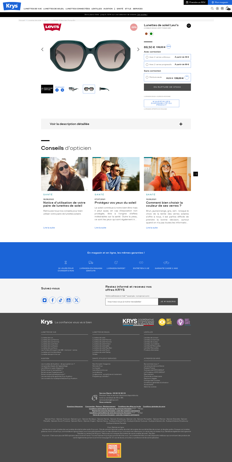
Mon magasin (221, 2)
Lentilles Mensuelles (151, 348)
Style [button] (128, 9)
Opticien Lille (131, 419)
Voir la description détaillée (69, 124)
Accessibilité (148, 384)
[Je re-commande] (222, 8)
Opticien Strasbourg (117, 419)
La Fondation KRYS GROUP (154, 372)
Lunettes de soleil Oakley (101, 352)
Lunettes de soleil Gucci (101, 350)
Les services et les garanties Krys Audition (56, 376)
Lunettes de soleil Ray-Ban (102, 348)
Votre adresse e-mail (127, 296)
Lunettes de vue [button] (33, 9)
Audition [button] (108, 9)
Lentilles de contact (151, 338)
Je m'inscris (168, 302)
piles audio (87, 429)
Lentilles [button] (96, 9)
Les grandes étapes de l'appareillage (54, 366)
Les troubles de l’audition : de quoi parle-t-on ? (58, 364)
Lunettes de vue (47, 338)
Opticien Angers (90, 421)
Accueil (22, 20)
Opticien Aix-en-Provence (60, 421)
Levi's (46, 20)
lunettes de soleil (75, 429)
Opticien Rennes (159, 419)
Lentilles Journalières (151, 344)
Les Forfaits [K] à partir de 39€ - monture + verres (59, 350)
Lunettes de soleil (34, 20)
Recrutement (149, 374)
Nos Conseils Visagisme (101, 364)
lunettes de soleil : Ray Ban (145, 433)
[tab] (146, 33)
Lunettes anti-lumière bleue (51, 352)
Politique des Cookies (152, 380)
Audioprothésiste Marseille (116, 423)
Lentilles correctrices (151, 340)
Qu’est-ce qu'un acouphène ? (51, 370)
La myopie (96, 368)
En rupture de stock (167, 87)
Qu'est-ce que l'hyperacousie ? (52, 372)
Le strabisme (97, 372)
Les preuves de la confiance (154, 366)
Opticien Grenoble (173, 419)
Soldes (95, 354)
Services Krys (97, 366)
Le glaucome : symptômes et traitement (107, 374)
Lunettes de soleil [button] (53, 9)
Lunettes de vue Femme (50, 340)
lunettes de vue (62, 429)
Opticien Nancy (102, 421)
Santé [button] (120, 9)
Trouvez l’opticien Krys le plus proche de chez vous (109, 435)
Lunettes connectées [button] (78, 9)
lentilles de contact (49, 429)
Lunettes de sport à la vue (50, 354)
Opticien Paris (50, 419)
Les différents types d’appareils (52, 368)
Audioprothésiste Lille (157, 421)
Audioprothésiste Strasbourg (177, 421)
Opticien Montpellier (144, 419)
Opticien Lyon (76, 419)
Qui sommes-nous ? (151, 364)
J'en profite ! (142, 15)
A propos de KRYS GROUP (154, 370)
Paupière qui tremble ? (100, 376)
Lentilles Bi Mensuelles (152, 346)
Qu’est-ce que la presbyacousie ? (53, 374)
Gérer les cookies (150, 387)
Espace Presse (149, 368)
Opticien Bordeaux (89, 419)
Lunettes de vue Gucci (49, 348)
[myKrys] (217, 8)
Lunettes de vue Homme (50, 342)
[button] (227, 8)
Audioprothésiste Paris (117, 421)
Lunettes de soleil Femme (101, 340)
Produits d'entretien (151, 350)
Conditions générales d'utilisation (156, 382)
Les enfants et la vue (99, 370)
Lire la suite (49, 228)
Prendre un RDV (197, 2)
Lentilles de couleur (151, 342)
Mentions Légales (150, 378)
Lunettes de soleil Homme (102, 342)
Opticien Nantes (103, 419)
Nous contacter (105, 402)
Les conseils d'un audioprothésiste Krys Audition (59, 378)
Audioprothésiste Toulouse (137, 421)
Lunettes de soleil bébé (100, 346)
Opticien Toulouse (63, 419)
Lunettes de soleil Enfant (101, 344)
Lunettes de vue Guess (49, 346)
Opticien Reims (76, 421)
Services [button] (137, 9)
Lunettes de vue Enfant (49, 344)
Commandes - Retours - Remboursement (100, 406)
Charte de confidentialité (153, 376)
